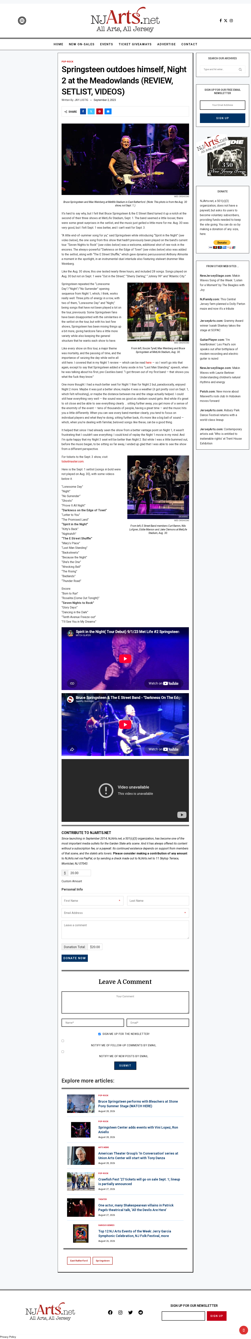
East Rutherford (79, 1260)
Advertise (166, 44)
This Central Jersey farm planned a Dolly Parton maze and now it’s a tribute (222, 304)
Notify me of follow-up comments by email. (124, 1045)
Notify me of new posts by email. (124, 1056)
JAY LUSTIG (81, 99)
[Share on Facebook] (83, 111)
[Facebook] (220, 21)
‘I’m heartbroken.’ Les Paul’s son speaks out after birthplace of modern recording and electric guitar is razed (219, 349)
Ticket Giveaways (135, 44)
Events (106, 44)
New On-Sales (82, 44)
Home (58, 44)
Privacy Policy (8, 1336)
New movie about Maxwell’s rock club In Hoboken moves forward (220, 396)
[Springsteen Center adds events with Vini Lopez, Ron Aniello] (81, 1129)
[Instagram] (231, 21)
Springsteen (103, 1260)
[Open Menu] (22, 21)
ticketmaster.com (73, 461)
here (149, 362)
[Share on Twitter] (91, 111)
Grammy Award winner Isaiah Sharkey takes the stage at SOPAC (221, 325)
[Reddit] (140, 1312)
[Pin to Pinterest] (99, 111)
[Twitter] (226, 21)
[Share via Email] (108, 111)
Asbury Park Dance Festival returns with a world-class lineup (220, 415)
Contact (189, 44)
